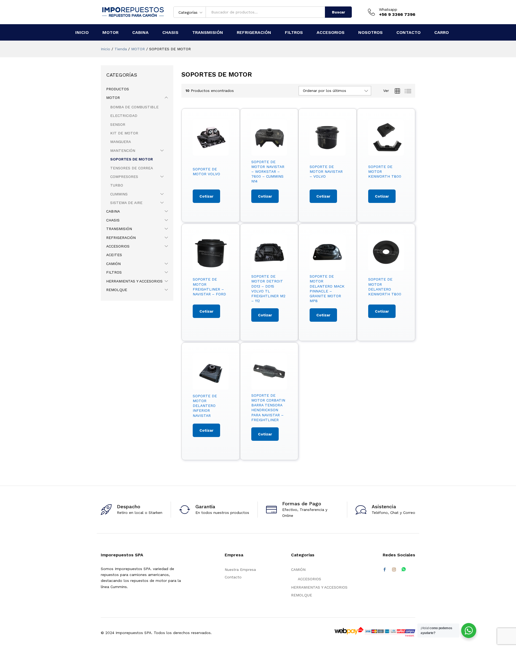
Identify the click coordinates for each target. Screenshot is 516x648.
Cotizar (206, 196)
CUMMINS (119, 194)
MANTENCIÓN (122, 150)
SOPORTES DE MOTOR (131, 159)
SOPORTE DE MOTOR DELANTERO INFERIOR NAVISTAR (205, 406)
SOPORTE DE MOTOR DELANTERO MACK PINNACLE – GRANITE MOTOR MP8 (327, 288)
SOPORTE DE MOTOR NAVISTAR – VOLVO (326, 171)
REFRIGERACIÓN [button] (254, 32)
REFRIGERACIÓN (121, 237)
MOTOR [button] (110, 32)
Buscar (338, 12)
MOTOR (113, 97)
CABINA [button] (140, 32)
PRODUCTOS (117, 89)
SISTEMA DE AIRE (126, 203)
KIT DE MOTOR (124, 133)
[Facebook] (384, 570)
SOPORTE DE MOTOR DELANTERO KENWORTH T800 (384, 286)
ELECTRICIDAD (123, 115)
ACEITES (114, 255)
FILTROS (114, 272)
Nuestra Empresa (240, 569)
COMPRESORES (124, 176)
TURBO (116, 185)
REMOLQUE (116, 290)
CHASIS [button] (170, 32)
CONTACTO (408, 32)
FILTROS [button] (294, 32)
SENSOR (117, 124)
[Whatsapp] (403, 570)
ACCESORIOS (118, 246)
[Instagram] (394, 569)
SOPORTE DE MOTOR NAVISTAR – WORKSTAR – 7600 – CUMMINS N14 (267, 172)
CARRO (441, 32)
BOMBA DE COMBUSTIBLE (134, 107)
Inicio (82, 32)
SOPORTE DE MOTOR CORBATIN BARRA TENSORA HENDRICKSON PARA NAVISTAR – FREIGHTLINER (268, 407)
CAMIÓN (113, 264)
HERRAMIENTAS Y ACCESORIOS (134, 281)
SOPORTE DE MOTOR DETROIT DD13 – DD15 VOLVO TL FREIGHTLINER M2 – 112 (268, 288)
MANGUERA (120, 141)
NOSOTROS (370, 32)
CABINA (113, 211)
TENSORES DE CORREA (131, 168)
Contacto (233, 577)
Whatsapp (388, 9)
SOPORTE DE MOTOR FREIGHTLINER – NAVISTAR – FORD (209, 286)
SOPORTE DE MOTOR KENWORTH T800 (384, 171)
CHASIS (113, 220)
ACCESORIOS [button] (331, 32)
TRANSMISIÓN (119, 229)
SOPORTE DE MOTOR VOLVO (206, 171)
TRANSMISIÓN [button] (207, 32)
